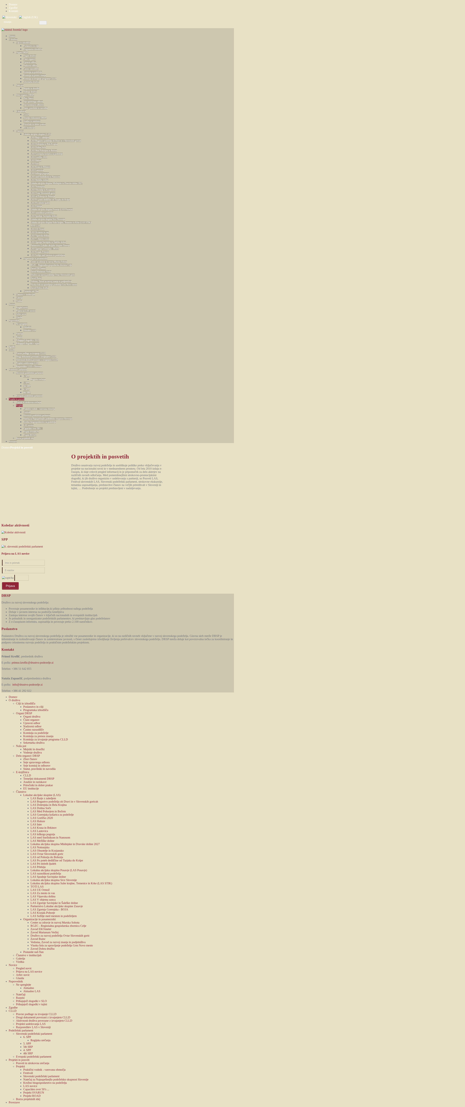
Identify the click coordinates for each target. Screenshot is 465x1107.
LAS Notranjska (38, 186)
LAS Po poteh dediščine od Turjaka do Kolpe (50, 199)
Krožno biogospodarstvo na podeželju (39, 422)
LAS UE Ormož (38, 229)
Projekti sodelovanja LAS (27, 363)
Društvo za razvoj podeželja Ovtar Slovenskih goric (53, 275)
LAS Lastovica (37, 170)
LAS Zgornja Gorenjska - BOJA (45, 248)
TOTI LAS (35, 226)
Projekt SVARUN (31, 432)
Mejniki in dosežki (31, 88)
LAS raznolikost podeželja (42, 212)
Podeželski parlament (18, 369)
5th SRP (27, 386)
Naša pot (20, 85)
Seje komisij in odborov (33, 105)
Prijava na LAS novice (25, 311)
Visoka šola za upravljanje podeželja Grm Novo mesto (54, 284)
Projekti (19, 405)
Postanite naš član (31, 291)
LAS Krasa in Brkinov (40, 167)
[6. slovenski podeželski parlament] (22, 546)
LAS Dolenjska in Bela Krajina (44, 144)
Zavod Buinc (36, 278)
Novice (12, 304)
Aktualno (27, 327)
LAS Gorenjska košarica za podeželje (47, 154)
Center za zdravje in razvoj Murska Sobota (49, 261)
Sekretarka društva (31, 82)
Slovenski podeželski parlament (29, 373)
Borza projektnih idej (25, 438)
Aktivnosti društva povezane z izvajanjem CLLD (37, 360)
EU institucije (29, 127)
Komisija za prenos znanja (34, 75)
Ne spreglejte (21, 324)
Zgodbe (12, 347)
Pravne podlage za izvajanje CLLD (31, 353)
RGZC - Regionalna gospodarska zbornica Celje (51, 265)
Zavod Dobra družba (39, 288)
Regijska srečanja (38, 379)
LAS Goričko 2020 (39, 157)
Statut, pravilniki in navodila (35, 108)
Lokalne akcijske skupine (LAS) (37, 134)
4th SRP (27, 392)
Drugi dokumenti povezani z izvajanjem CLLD (36, 356)
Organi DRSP (22, 52)
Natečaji (19, 333)
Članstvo (20, 131)
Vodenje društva (30, 91)
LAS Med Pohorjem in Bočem (44, 150)
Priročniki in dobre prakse (34, 124)
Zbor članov (28, 98)
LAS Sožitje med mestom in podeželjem (48, 255)
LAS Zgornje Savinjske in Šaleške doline (48, 242)
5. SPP (26, 382)
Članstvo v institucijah (25, 294)
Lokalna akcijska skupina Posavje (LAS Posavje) (52, 209)
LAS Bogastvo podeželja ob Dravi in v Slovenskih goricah (56, 141)
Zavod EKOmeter (38, 268)
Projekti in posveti (16, 399)
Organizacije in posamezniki (35, 258)
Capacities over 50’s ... (33, 428)
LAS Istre (35, 163)
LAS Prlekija (36, 206)
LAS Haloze (36, 160)
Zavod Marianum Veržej (41, 271)
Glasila (19, 317)
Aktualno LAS (29, 330)
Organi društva (29, 55)
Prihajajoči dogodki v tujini (27, 343)
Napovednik (14, 320)
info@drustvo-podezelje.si (27, 684)
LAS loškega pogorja (40, 173)
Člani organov (29, 59)
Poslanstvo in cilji (31, 46)
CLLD (26, 114)
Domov (12, 36)
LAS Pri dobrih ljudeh (40, 203)
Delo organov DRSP (25, 95)
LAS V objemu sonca (40, 239)
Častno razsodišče (31, 69)
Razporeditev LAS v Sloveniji (29, 366)
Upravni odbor (29, 62)
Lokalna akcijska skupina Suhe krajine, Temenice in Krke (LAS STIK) (61, 222)
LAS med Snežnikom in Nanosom (45, 176)
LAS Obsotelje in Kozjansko (43, 190)
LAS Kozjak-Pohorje (40, 252)
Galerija (19, 297)
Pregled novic (22, 307)
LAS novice (28, 425)
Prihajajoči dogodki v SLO (27, 340)
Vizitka (19, 301)
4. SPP (26, 389)
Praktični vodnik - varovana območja (39, 409)
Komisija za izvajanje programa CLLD (39, 78)
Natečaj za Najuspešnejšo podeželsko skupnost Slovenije (47, 418)
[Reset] (43, 23)
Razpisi (19, 337)
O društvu (13, 39)
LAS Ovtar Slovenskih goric (43, 193)
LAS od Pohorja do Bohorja (43, 196)
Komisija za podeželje (32, 72)
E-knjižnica (21, 111)
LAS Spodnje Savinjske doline (44, 216)
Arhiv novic (21, 314)
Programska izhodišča (32, 49)
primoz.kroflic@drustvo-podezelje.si (32, 662)
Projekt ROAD (29, 435)
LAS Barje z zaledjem (40, 137)
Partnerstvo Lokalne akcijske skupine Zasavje (50, 245)
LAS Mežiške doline (39, 180)
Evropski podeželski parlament (29, 396)
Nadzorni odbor (30, 65)
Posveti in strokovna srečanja (28, 402)
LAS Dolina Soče (38, 147)
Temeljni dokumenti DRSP (34, 118)
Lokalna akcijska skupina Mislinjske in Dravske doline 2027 (56, 183)
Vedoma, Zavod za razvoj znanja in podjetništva (51, 281)
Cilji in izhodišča (23, 42)
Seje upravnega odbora (33, 101)
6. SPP (26, 376)
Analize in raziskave (32, 121)
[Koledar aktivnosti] (13, 532)
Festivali (27, 412)
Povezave (13, 441)
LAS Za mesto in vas (40, 232)
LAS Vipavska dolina (40, 235)
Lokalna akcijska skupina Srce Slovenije (48, 219)
